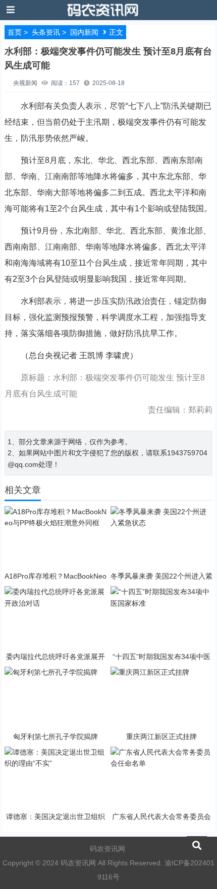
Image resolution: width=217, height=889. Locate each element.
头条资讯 (46, 32)
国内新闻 (84, 32)
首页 (15, 32)
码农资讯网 (107, 849)
